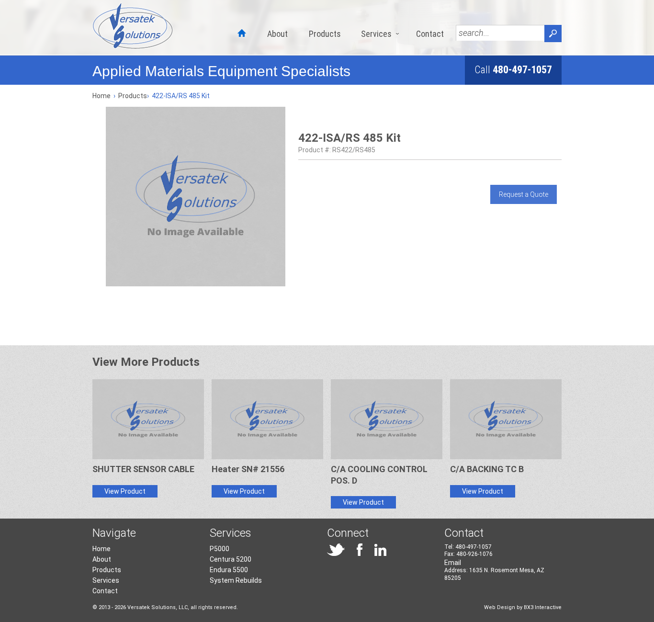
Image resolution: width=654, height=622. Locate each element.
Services (376, 34)
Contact (430, 34)
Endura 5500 (229, 570)
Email (452, 562)
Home (101, 96)
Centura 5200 (230, 559)
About (277, 34)
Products (325, 34)
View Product (125, 491)
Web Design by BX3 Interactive (523, 607)
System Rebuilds (236, 580)
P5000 (219, 549)
